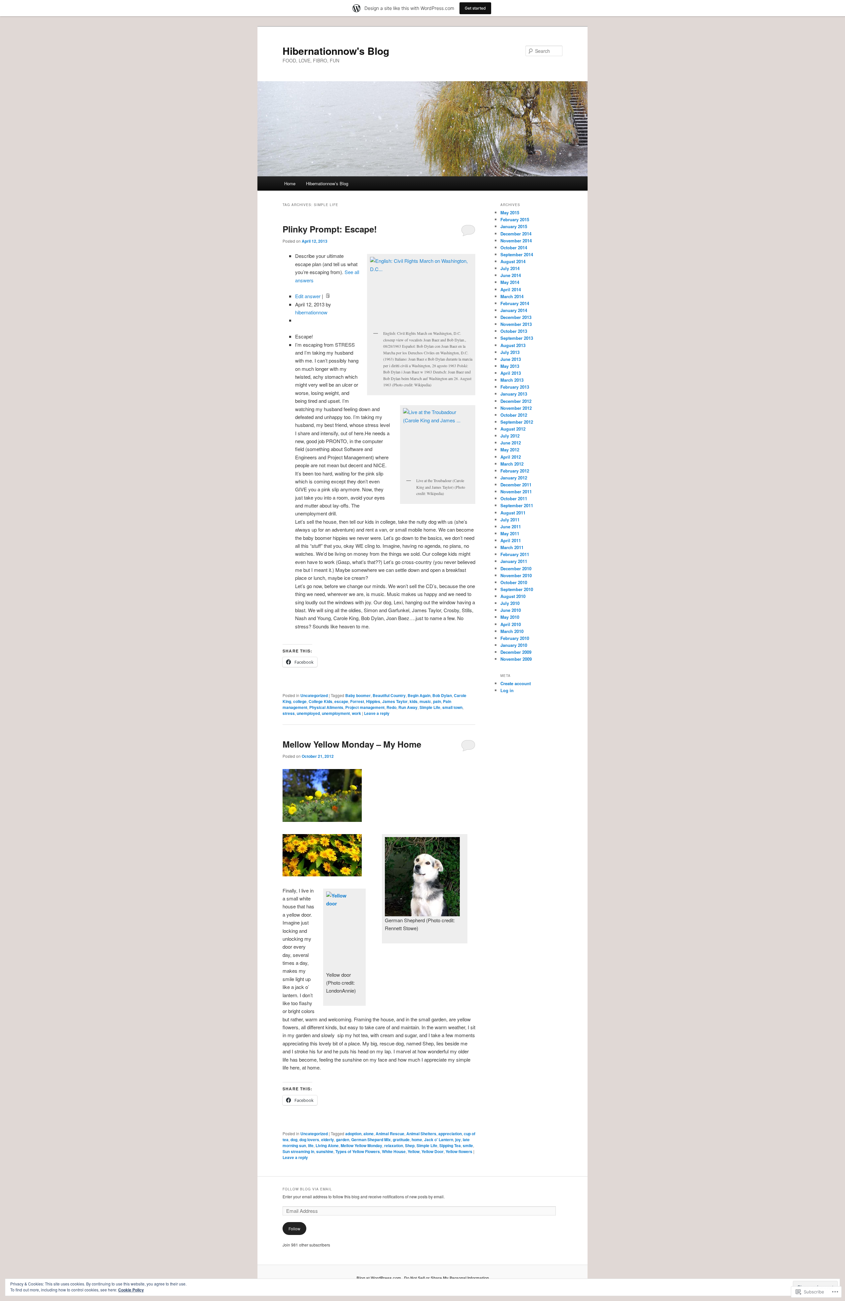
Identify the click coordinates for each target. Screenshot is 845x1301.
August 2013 (512, 345)
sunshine (324, 1151)
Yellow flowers (459, 1151)
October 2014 (513, 247)
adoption (353, 1134)
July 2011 (510, 519)
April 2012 (510, 457)
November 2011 (516, 491)
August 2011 (512, 513)
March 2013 (512, 380)
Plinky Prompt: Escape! (330, 229)
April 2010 (510, 624)
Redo (391, 707)
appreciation (450, 1134)
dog (293, 1140)
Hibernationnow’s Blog (327, 183)
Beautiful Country (389, 695)
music (425, 701)
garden (342, 1140)
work (356, 713)
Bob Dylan (442, 695)
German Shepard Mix (371, 1140)
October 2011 (513, 498)
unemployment (336, 713)
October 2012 (513, 415)
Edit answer (308, 296)
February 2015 (514, 219)
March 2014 (512, 296)
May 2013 (509, 366)
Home (289, 183)
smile (468, 1145)
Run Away (408, 707)
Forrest (357, 701)
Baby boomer (358, 695)
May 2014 (509, 282)
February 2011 (514, 554)
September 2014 (516, 254)
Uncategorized (314, 695)
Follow (294, 1228)
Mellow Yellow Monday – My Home (352, 744)
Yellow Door (433, 1151)
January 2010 (513, 645)
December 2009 (515, 652)
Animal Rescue (390, 1134)
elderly (327, 1140)
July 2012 (510, 436)
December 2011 (515, 484)
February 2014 (514, 303)
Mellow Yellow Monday (361, 1145)
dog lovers (309, 1140)
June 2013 (510, 359)
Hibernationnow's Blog (336, 51)
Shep (410, 1145)
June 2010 (510, 610)
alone (368, 1134)
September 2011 (516, 505)
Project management (365, 707)
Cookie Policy (131, 1290)
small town (452, 707)
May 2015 (509, 212)
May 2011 (509, 533)
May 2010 (509, 617)
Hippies (373, 701)
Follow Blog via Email (307, 1189)
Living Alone (327, 1145)
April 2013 (510, 373)
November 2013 (516, 324)
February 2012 (514, 471)
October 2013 (513, 331)
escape (341, 701)
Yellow (414, 1151)
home (417, 1140)
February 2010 (514, 638)
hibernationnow (311, 312)
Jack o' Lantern (438, 1140)
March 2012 (512, 464)
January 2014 (513, 310)
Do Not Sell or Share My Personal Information (446, 1278)
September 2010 (516, 589)
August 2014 (512, 261)
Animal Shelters (421, 1134)
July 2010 (510, 603)
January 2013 (513, 394)
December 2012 (515, 401)
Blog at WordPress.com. (379, 1278)
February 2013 (514, 387)
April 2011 (510, 540)
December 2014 (515, 233)
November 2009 (516, 659)
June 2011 (510, 526)
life (311, 1145)
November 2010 (516, 575)
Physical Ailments (326, 707)
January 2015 (513, 226)
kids (414, 701)
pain (437, 701)
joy (458, 1140)
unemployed (308, 713)
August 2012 (512, 429)
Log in (507, 690)
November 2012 (516, 408)
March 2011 (512, 547)
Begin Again (419, 695)
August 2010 (512, 596)
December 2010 (515, 568)
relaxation (393, 1145)
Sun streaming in (298, 1151)
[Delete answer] (327, 296)
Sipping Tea (450, 1145)
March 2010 (512, 631)
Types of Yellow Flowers (357, 1151)
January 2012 (513, 478)
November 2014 (516, 240)
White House (394, 1151)
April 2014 (510, 289)
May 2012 (509, 449)
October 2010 (513, 582)
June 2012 (510, 443)
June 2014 (510, 275)
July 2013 (510, 352)
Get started (475, 8)
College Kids (320, 701)
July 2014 (510, 268)
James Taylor (395, 701)
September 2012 (516, 422)
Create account (515, 683)
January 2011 (513, 561)
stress (289, 713)
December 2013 (515, 317)
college (300, 701)
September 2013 (516, 338)
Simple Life (430, 707)
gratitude (401, 1140)
